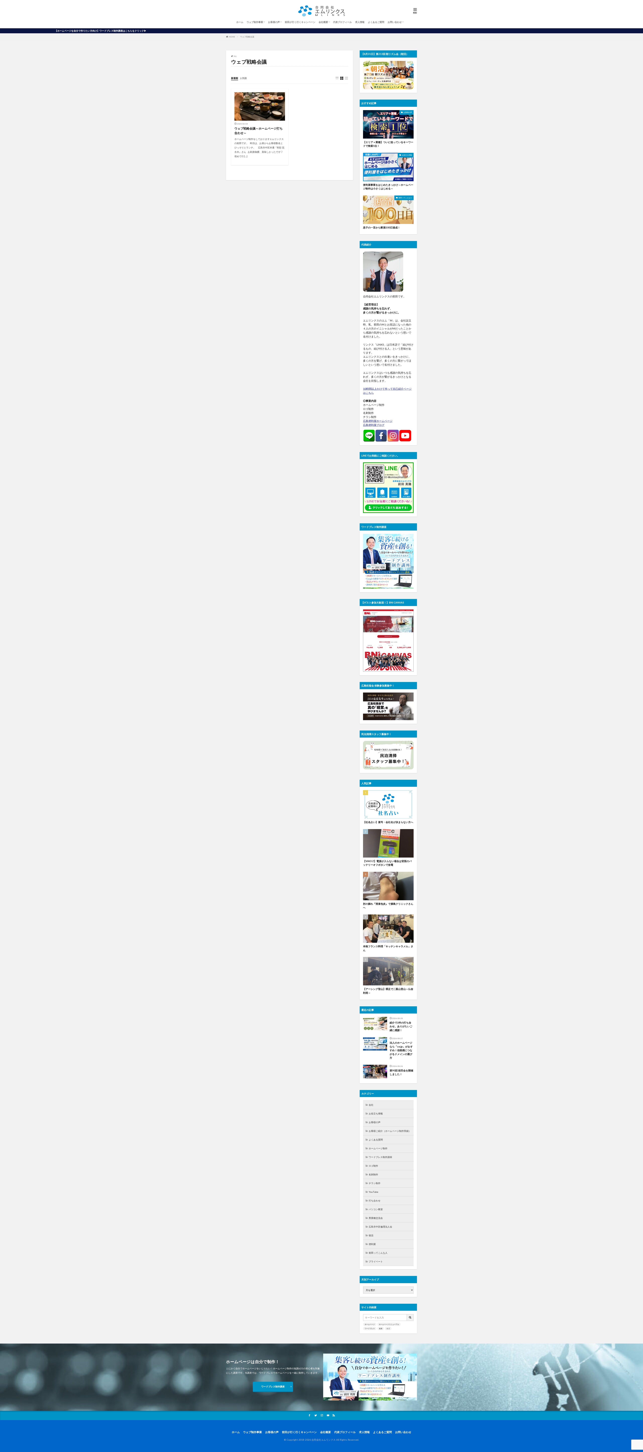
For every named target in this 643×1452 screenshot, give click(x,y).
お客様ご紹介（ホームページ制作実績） (390, 1131)
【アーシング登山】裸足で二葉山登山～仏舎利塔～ (388, 990)
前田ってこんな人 (405, 198)
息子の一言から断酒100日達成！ (381, 227)
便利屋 (372, 1244)
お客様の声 (274, 22)
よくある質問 (376, 1139)
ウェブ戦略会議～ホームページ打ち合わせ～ (258, 131)
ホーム (239, 22)
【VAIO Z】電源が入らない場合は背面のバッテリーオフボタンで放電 (387, 863)
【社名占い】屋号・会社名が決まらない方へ (388, 822)
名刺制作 (373, 1174)
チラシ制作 (374, 1183)
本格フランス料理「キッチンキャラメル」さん (388, 948)
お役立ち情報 (407, 155)
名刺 (380, 1328)
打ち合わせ (374, 1200)
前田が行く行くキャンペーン (300, 22)
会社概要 (323, 22)
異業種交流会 (376, 1218)
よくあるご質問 (376, 22)
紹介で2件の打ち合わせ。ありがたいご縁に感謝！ (401, 1026)
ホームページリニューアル (389, 1324)
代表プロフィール (342, 22)
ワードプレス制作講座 (380, 1157)
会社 (371, 1104)
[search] (410, 1317)
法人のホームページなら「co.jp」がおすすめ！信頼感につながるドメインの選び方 (401, 1050)
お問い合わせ (395, 22)
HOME (232, 36)
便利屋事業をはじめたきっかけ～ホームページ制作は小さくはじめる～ (388, 186)
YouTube (373, 1191)
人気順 (243, 78)
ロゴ (388, 1328)
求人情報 (360, 22)
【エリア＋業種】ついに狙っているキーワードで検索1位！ (388, 144)
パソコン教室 (376, 1209)
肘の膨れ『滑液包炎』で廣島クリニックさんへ (388, 905)
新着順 (234, 78)
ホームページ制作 (378, 1148)
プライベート (376, 1261)
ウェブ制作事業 (255, 22)
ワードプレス (370, 1328)
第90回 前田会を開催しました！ (401, 1072)
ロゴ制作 (373, 1165)
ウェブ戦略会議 (247, 36)
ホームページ (370, 1324)
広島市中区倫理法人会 (380, 1226)
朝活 (371, 1235)
